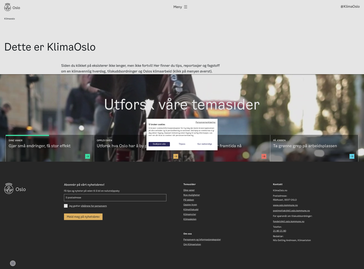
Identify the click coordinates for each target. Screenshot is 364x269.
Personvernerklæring (205, 122)
